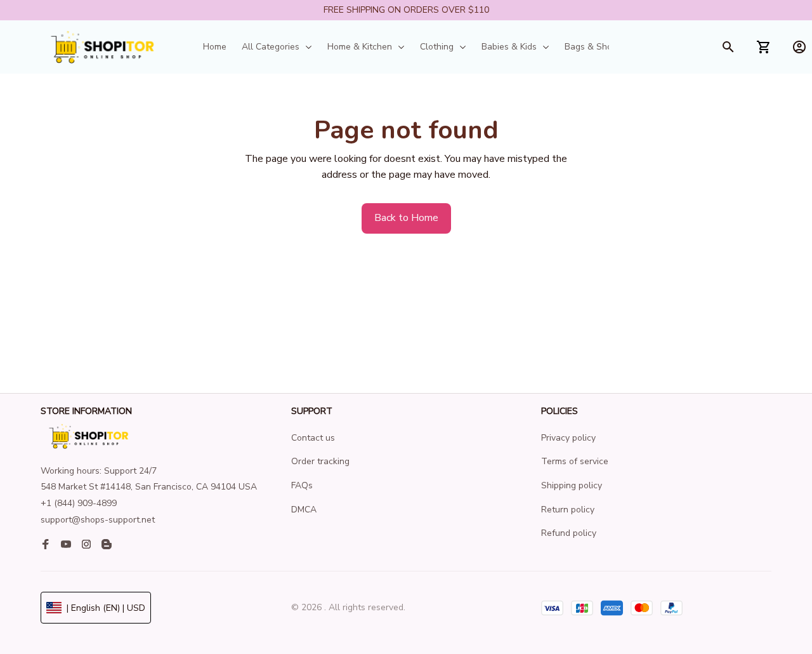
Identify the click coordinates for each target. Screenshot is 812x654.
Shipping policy (571, 485)
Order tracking (320, 461)
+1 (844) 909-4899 (79, 503)
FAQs (302, 485)
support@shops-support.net (98, 520)
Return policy (567, 510)
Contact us (313, 438)
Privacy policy (568, 438)
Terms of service (574, 461)
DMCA (304, 510)
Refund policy (568, 533)
